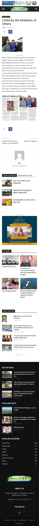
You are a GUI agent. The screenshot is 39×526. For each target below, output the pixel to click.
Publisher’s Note (19, 427)
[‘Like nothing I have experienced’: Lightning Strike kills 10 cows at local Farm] (7, 384)
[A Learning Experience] (10, 283)
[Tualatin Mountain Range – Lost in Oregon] (7, 410)
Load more (19, 354)
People (4, 288)
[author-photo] (19, 160)
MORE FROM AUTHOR (25, 175)
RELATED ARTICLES (9, 175)
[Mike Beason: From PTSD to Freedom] (4, 318)
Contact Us (31, 520)
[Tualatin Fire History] (10, 260)
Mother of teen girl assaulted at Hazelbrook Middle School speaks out (25, 419)
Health (4, 204)
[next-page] (6, 209)
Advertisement (22, 520)
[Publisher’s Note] (7, 429)
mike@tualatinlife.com (23, 499)
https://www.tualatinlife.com (19, 166)
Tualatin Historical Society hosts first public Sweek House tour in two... (24, 374)
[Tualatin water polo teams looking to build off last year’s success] (7, 347)
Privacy (14, 520)
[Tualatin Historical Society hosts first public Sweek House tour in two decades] (7, 374)
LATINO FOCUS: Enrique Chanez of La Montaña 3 (10, 142)
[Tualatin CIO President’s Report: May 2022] (7, 192)
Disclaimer (7, 520)
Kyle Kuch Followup (30, 141)
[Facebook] (10, 32)
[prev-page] (3, 209)
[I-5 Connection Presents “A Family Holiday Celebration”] (7, 338)
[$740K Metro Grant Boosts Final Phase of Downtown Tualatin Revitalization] (7, 394)
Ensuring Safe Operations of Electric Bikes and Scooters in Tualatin (23, 327)
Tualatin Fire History (9, 266)
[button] (3, 9)
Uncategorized (11, 13)
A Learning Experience (9, 291)
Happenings (5, 195)
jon (5, 27)
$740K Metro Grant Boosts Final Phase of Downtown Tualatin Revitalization (24, 393)
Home (3, 13)
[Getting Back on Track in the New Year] (7, 202)
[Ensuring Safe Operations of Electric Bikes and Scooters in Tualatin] (7, 328)
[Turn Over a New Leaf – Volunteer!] (7, 183)
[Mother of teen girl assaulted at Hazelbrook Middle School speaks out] (7, 419)
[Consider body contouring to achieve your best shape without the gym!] (28, 261)
